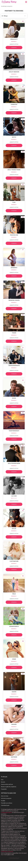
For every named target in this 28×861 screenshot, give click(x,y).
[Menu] (26, 2)
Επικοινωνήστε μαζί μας (7, 784)
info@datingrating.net (6, 812)
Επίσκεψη (14, 47)
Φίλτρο (6, 16)
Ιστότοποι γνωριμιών (6, 798)
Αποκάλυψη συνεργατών (7, 851)
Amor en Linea (4, 796)
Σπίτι (2, 779)
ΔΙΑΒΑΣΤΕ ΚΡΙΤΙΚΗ (14, 44)
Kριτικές (3, 782)
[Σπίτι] (8, 2)
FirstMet (3, 800)
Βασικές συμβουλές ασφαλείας (8, 786)
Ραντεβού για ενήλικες (6, 803)
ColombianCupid (5, 805)
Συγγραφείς (4, 789)
